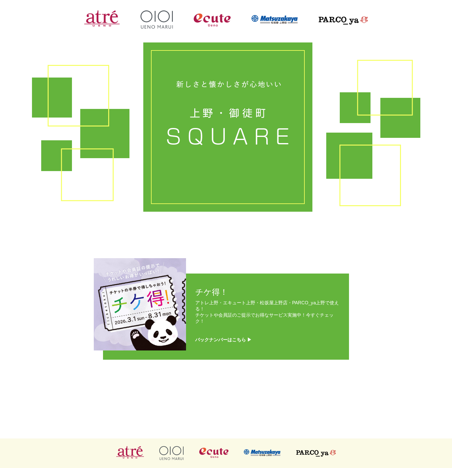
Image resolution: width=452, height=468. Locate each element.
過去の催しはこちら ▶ (226, 420)
